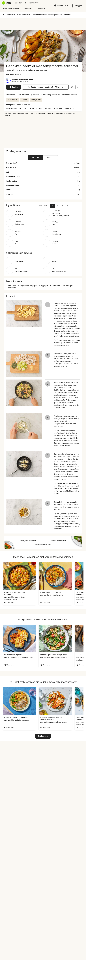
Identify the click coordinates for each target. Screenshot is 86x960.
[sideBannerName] (43, 132)
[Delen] (78, 87)
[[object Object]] (72, 87)
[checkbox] (7, 75)
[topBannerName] (43, 23)
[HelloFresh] (6, 3)
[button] (62, 6)
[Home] (4, 14)
